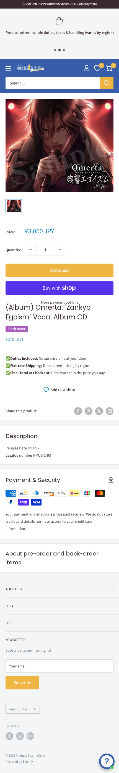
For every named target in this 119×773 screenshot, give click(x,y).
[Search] (106, 83)
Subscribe (22, 682)
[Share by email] (109, 411)
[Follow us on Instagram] (30, 736)
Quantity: (13, 249)
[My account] (86, 68)
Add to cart (59, 270)
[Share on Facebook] (78, 411)
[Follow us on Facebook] (9, 736)
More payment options (59, 302)
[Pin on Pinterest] (88, 411)
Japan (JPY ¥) (18, 709)
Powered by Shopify (19, 761)
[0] (108, 68)
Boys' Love (15, 339)
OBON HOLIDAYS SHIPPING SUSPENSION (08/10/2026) (59, 4)
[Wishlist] (97, 68)
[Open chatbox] (107, 761)
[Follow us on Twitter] (20, 736)
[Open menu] (8, 68)
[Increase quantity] (60, 250)
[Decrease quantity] (31, 250)
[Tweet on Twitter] (99, 411)
